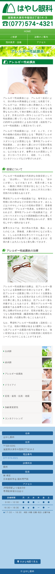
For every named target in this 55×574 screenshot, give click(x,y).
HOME (27, 31)
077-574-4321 (10, 458)
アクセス (41, 42)
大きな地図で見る (28, 561)
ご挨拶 (13, 37)
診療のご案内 (41, 37)
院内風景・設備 (14, 42)
